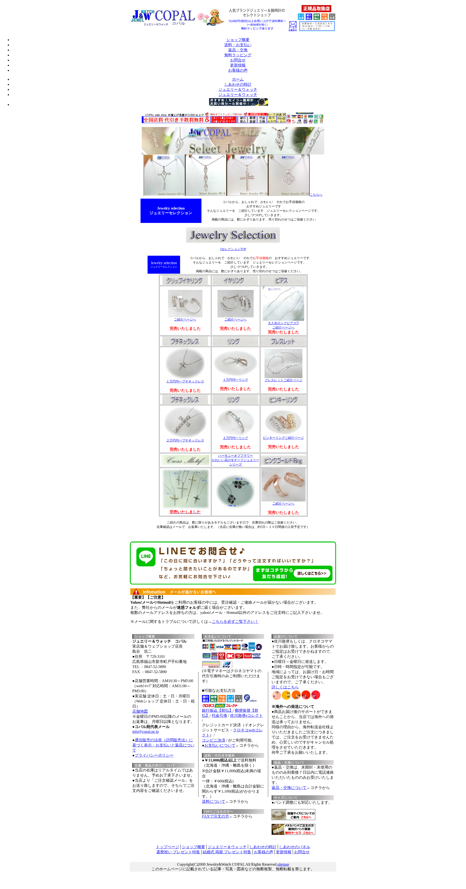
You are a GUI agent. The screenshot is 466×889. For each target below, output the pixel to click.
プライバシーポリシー (154, 755)
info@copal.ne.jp (145, 731)
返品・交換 (238, 50)
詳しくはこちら (285, 687)
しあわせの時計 (262, 847)
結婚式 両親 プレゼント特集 (227, 852)
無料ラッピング (237, 55)
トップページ (167, 847)
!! (283, 325)
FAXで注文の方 (215, 816)
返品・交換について (289, 788)
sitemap (283, 864)
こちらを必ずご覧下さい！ (235, 621)
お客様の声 (238, 70)
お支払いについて (219, 745)
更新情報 (238, 65)
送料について (213, 801)
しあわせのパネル (294, 847)
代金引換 (219, 715)
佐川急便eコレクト (246, 715)
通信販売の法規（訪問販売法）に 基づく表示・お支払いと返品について (163, 745)
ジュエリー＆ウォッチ (227, 847)
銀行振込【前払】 (217, 710)
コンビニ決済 (213, 740)
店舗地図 (140, 711)
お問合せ (238, 60)
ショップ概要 (238, 40)
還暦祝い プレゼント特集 (178, 852)
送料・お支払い (237, 45)
